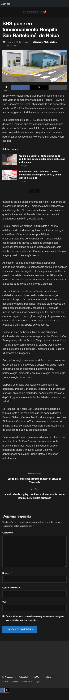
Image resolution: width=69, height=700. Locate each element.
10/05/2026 (24, 166)
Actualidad (23, 677)
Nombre (7, 573)
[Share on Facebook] (20, 87)
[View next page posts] (37, 191)
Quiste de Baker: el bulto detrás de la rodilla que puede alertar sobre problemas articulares (42, 159)
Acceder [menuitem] (5, 3)
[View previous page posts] (31, 191)
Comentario (9, 532)
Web (4, 602)
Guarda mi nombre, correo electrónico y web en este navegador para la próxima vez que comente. (35, 618)
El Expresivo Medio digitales (45, 42)
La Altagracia (7, 677)
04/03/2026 (24, 181)
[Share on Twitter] (39, 87)
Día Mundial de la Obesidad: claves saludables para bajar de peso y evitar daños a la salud (40, 174)
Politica (48, 677)
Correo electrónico (12, 587)
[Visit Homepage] (34, 12)
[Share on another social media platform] (58, 87)
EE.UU (36, 677)
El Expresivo (13, 682)
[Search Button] (65, 12)
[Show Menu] (3, 12)
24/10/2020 (12, 45)
